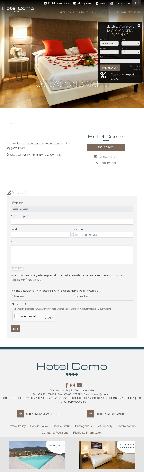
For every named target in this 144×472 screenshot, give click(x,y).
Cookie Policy (39, 426)
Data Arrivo (104, 39)
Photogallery (84, 3)
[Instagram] (72, 386)
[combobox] (77, 234)
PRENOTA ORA (110, 67)
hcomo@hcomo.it (108, 156)
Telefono (78, 229)
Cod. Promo (104, 57)
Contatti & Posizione (58, 3)
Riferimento (17, 202)
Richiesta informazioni (87, 432)
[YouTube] (79, 386)
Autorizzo (19, 296)
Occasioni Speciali (105, 12)
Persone (124, 48)
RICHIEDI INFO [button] (105, 147)
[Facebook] (66, 386)
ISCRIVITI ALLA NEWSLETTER (42, 414)
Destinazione (134, 12)
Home (12, 123)
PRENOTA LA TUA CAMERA (110, 414)
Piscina (89, 12)
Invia (15, 328)
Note (13, 242)
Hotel (63, 12)
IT (135, 3)
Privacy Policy (17, 269)
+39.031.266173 (108, 163)
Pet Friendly (104, 426)
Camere (103, 48)
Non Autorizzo (83, 296)
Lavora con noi (122, 3)
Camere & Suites (76, 12)
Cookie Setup (62, 426)
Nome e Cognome (21, 216)
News (103, 3)
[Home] (18, 11)
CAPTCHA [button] (20, 304)
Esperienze (121, 12)
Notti (123, 39)
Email (14, 229)
